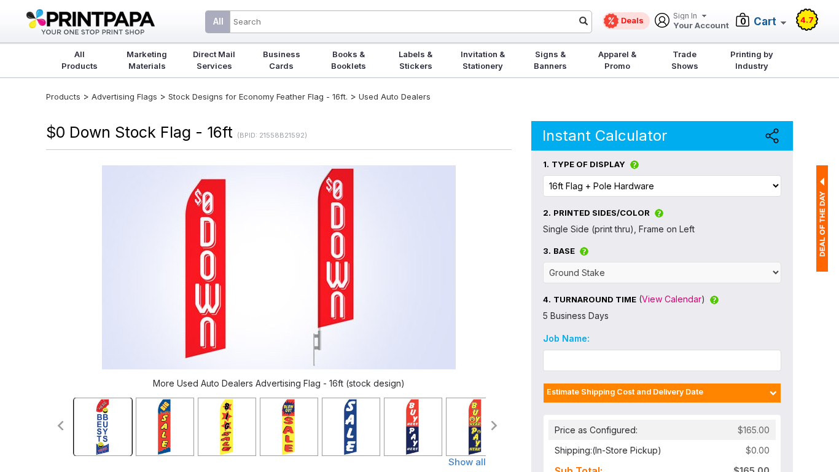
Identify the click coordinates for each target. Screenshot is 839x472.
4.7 (807, 20)
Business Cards (281, 60)
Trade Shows (684, 60)
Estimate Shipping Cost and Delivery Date (625, 391)
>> (494, 425)
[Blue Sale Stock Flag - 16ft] (351, 427)
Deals (632, 20)
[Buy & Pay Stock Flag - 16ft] (413, 427)
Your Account (701, 21)
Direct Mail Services (214, 60)
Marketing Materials (147, 60)
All (218, 21)
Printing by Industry (751, 60)
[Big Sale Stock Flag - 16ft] (227, 427)
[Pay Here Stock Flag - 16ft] (475, 427)
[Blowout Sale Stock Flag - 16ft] (289, 427)
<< (59, 425)
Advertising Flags (124, 96)
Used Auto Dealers (395, 96)
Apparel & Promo (617, 60)
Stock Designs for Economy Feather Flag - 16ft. (258, 96)
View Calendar (671, 299)
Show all (467, 462)
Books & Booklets (348, 60)
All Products (79, 60)
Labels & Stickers (415, 60)
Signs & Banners (550, 60)
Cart (765, 21)
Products (63, 96)
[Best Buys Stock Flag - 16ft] (103, 427)
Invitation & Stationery (483, 60)
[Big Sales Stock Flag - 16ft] (165, 427)
